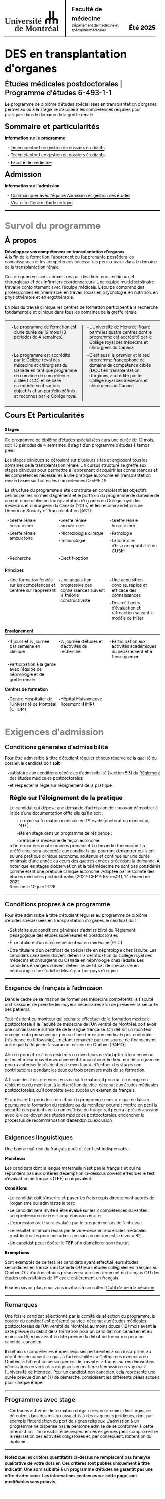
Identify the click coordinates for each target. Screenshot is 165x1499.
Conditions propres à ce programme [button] (57, 904)
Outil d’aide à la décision (130, 1287)
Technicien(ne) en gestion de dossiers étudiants (58, 147)
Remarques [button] (21, 1304)
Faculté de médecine (31, 162)
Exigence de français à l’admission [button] (54, 988)
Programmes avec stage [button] (40, 1399)
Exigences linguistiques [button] (38, 1137)
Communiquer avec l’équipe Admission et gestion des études (70, 195)
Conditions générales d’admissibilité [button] (56, 747)
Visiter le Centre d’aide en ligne (41, 202)
